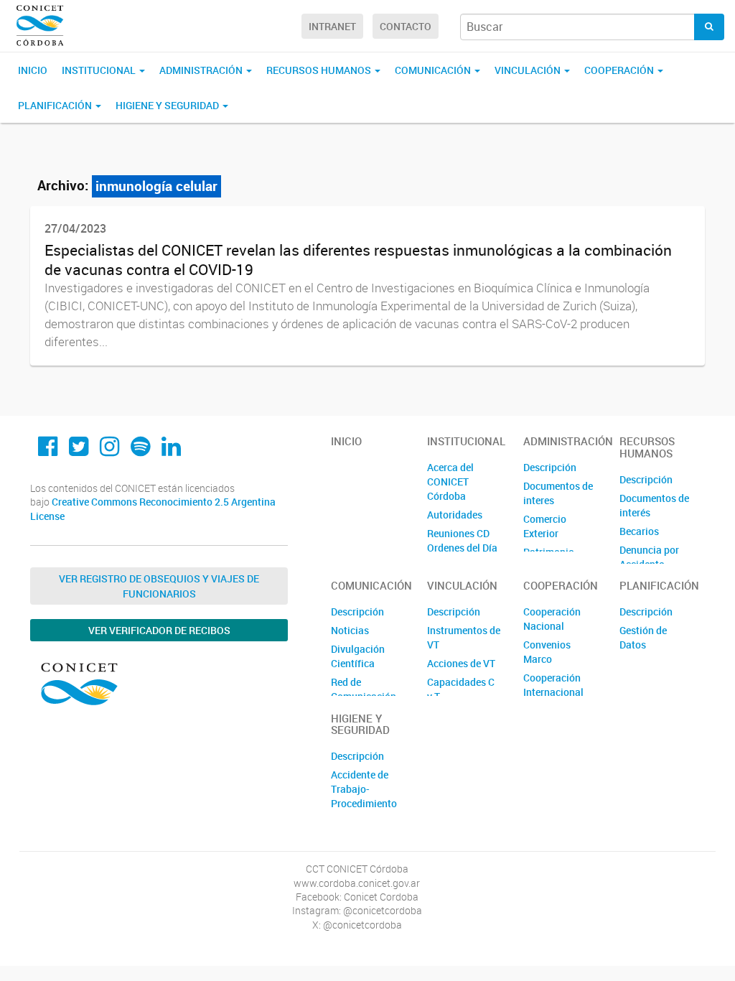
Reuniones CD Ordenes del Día (462, 540)
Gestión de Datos (643, 637)
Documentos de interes (558, 493)
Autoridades (454, 514)
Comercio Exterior (544, 526)
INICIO (32, 70)
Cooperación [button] (620, 70)
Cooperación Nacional (552, 619)
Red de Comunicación (363, 689)
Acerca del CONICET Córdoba (450, 481)
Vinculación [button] (529, 70)
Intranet (332, 26)
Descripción (549, 467)
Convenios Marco (547, 652)
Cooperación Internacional (553, 685)
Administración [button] (202, 70)
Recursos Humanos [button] (319, 70)
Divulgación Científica (358, 656)
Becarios (639, 531)
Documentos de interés (654, 505)
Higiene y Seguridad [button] (168, 105)
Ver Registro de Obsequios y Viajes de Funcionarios (159, 586)
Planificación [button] (56, 105)
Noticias (350, 630)
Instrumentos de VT (463, 637)
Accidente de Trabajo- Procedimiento (364, 789)
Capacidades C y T (461, 689)
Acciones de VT (461, 663)
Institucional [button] (100, 70)
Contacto (405, 26)
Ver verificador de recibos (159, 630)
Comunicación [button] (434, 70)
